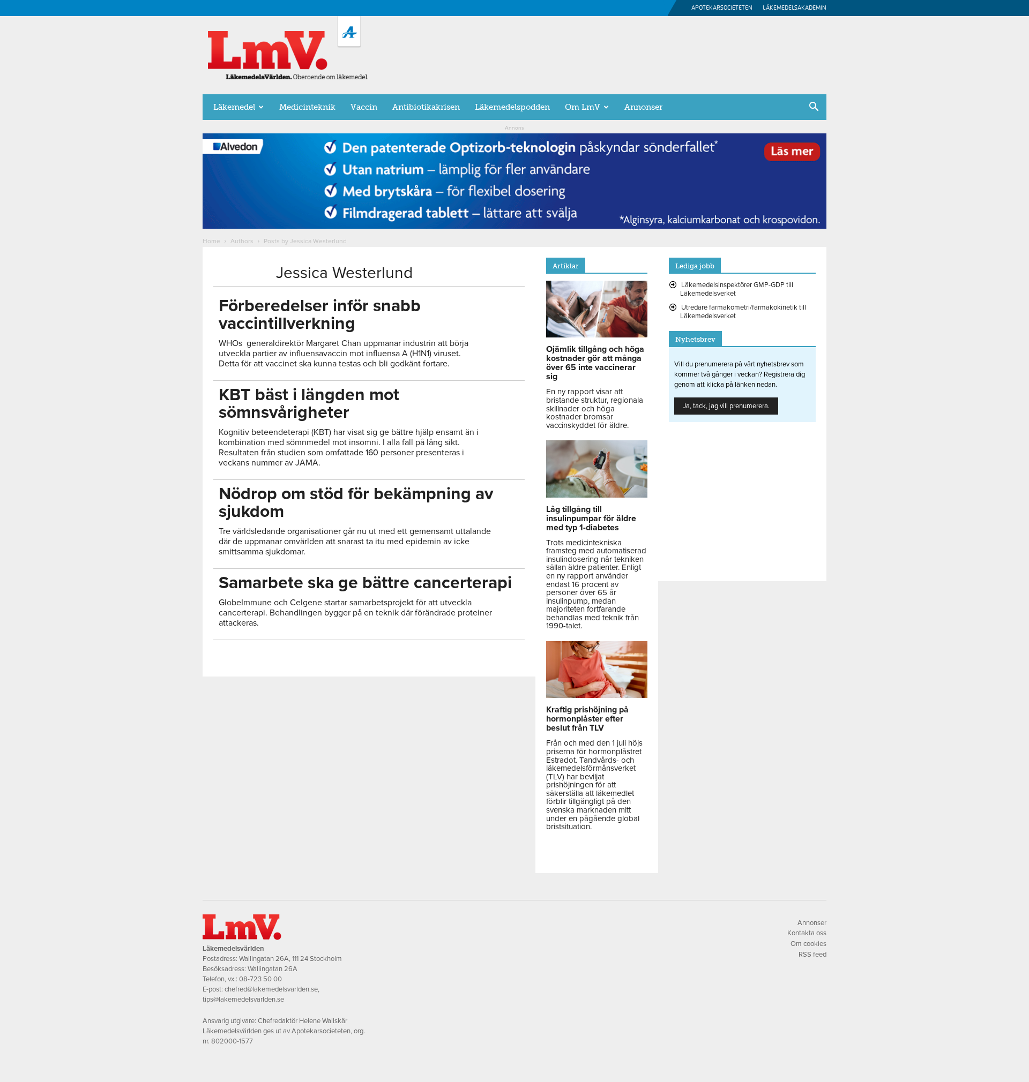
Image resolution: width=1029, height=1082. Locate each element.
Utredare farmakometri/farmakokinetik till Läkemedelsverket (743, 311)
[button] (813, 108)
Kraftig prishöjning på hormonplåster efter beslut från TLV (587, 718)
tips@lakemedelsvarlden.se (243, 999)
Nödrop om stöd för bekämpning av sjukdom (356, 503)
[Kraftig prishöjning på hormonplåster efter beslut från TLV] (596, 695)
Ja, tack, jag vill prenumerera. (726, 406)
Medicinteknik (307, 107)
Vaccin (364, 107)
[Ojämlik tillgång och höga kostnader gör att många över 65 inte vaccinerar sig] (596, 334)
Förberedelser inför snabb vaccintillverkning (320, 315)
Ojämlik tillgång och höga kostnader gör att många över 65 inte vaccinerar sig (595, 363)
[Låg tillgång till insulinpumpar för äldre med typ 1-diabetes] (596, 495)
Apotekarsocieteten (721, 8)
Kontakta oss (806, 933)
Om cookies (808, 944)
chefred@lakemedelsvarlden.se (271, 989)
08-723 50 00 (260, 979)
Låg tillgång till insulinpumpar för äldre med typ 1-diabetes (591, 518)
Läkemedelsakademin (794, 8)
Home (211, 241)
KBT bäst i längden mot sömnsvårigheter (309, 404)
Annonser (643, 107)
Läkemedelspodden (512, 107)
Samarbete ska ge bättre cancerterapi (365, 583)
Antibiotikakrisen (426, 107)
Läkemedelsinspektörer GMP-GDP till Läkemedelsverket (736, 289)
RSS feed (812, 954)
